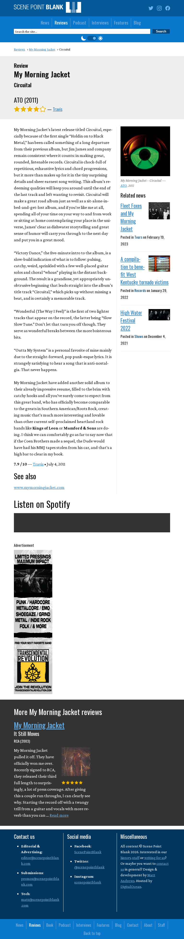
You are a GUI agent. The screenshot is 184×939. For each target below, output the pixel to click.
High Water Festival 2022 (131, 320)
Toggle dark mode (92, 38)
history (126, 858)
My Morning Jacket (39, 724)
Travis (57, 109)
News (45, 22)
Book (49, 925)
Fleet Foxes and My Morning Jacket (131, 217)
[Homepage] (47, 8)
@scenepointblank (89, 867)
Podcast (79, 22)
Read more (59, 815)
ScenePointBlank (87, 852)
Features (121, 22)
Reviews (61, 22)
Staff (161, 925)
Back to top (92, 933)
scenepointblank (87, 882)
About (148, 925)
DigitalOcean (131, 886)
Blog (137, 22)
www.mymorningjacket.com (39, 487)
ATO (124, 185)
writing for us (154, 858)
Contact (132, 925)
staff (135, 858)
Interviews (100, 22)
